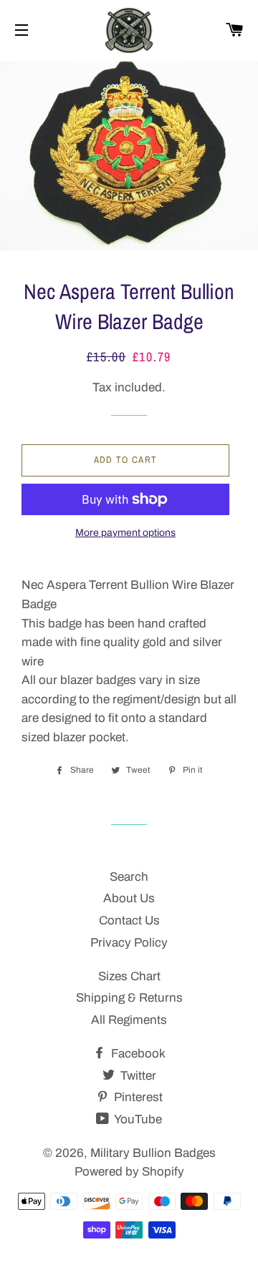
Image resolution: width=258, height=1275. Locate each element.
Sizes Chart (129, 976)
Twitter (137, 1076)
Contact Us (129, 920)
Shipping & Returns (129, 998)
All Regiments (129, 1020)
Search (129, 877)
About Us (129, 898)
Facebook (137, 1053)
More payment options (125, 532)
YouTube (137, 1119)
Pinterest (137, 1097)
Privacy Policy (129, 942)
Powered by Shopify (129, 1171)
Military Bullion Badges (153, 1153)
